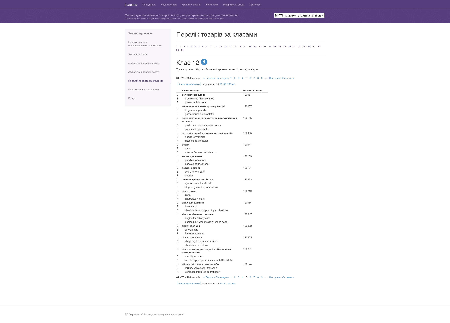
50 (224, 84)
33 (177, 49)
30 (309, 46)
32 (319, 46)
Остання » (288, 78)
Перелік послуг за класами (143, 89)
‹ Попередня (221, 78)
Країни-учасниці (191, 4)
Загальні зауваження (140, 33)
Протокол (255, 4)
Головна (131, 4)
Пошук (132, 98)
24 (279, 46)
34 (182, 49)
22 (270, 46)
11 (215, 46)
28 (299, 46)
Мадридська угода (233, 4)
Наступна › (275, 78)
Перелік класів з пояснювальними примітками (145, 43)
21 (265, 46)
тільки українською (189, 84)
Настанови (212, 4)
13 (225, 46)
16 (240, 46)
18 (250, 46)
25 (284, 46)
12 (220, 46)
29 (304, 46)
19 (255, 46)
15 (235, 46)
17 (245, 46)
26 (289, 46)
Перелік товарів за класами (145, 80)
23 (275, 46)
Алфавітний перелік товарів (144, 63)
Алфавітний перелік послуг (143, 71)
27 (294, 46)
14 (230, 46)
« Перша (208, 78)
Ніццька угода (169, 4)
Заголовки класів (137, 54)
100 (229, 84)
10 (211, 46)
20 (260, 46)
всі (233, 84)
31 (314, 46)
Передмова (149, 4)
